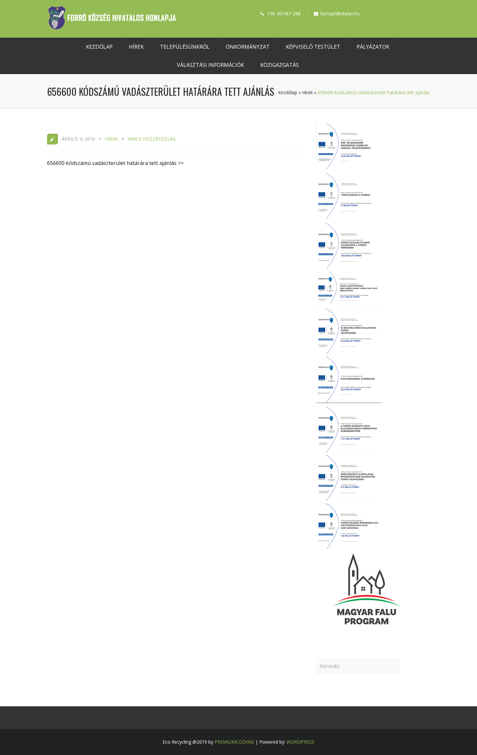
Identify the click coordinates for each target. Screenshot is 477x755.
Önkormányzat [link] (248, 46)
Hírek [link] (136, 46)
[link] (112, 28)
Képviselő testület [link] (313, 46)
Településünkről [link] (185, 46)
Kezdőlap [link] (99, 46)
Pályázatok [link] (373, 46)
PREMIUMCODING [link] (234, 742)
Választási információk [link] (210, 65)
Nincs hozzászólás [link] (152, 139)
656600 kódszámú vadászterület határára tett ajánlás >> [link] (115, 163)
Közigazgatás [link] (279, 65)
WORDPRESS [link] (300, 742)
